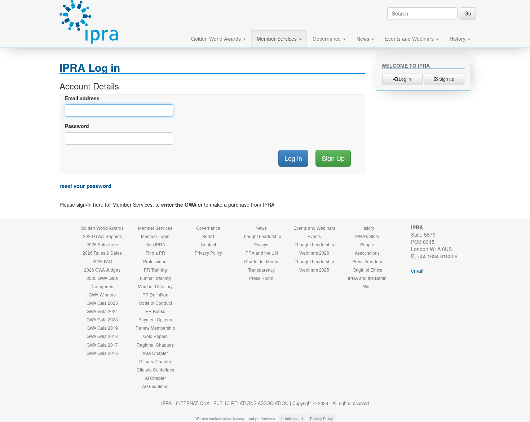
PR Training (155, 270)
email (417, 270)
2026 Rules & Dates (102, 253)
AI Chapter (155, 378)
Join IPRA (155, 244)
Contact (208, 244)
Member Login (155, 236)
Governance (327, 38)
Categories (102, 286)
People (367, 244)
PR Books (155, 311)
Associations (367, 253)
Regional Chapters (155, 345)
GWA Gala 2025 (102, 303)
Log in (404, 79)
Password (77, 125)
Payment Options (155, 319)
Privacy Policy (208, 253)
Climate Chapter (155, 361)
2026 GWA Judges (102, 270)
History (458, 38)
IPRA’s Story (367, 236)
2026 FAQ (102, 261)
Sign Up (333, 158)
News (364, 38)
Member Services (277, 38)
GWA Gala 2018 (102, 336)
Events (314, 236)
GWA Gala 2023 (102, 319)
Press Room (261, 278)
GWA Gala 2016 (102, 353)
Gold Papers (155, 336)
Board (208, 236)
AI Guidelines (155, 386)
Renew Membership (155, 328)
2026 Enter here (102, 244)
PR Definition (155, 294)
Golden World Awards (216, 38)
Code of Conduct (155, 303)
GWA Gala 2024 (102, 311)
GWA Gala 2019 (102, 328)
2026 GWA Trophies (102, 236)
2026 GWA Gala (102, 278)
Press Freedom (367, 261)
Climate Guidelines (155, 369)
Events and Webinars (410, 38)
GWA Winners (102, 294)
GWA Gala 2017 (102, 345)
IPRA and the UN (261, 253)
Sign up (446, 79)
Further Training (155, 278)
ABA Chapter (155, 353)
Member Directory (155, 286)
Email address (82, 98)
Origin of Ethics (367, 270)
